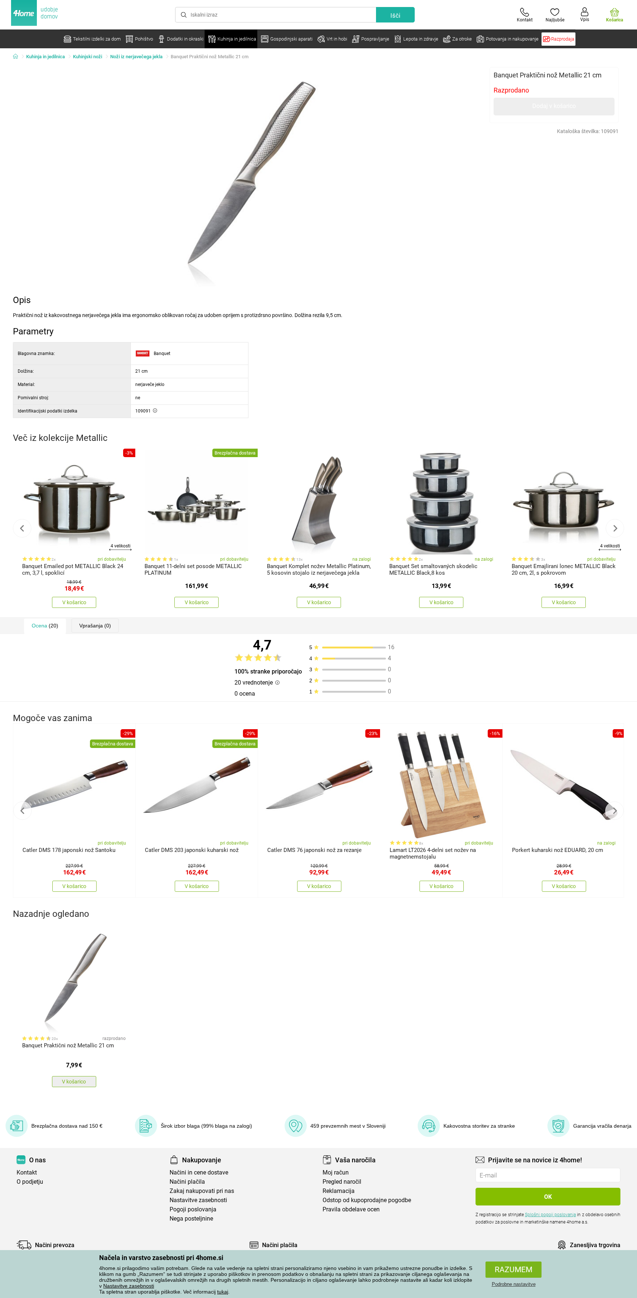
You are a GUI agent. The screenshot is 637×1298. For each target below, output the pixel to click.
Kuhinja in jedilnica (45, 56)
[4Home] (18, 56)
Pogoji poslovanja (193, 1209)
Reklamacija (339, 1191)
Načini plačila (187, 1181)
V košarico (74, 602)
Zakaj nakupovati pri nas (202, 1191)
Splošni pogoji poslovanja (550, 1214)
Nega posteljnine (191, 1218)
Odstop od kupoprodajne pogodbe (367, 1200)
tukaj (222, 1292)
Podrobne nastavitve (514, 1284)
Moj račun (336, 1172)
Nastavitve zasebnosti (128, 1286)
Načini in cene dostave (199, 1172)
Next (615, 528)
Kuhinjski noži (87, 56)
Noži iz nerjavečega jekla (136, 56)
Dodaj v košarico (554, 105)
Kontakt (27, 1172)
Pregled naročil (342, 1181)
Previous (22, 528)
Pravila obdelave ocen (351, 1209)
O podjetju (30, 1181)
